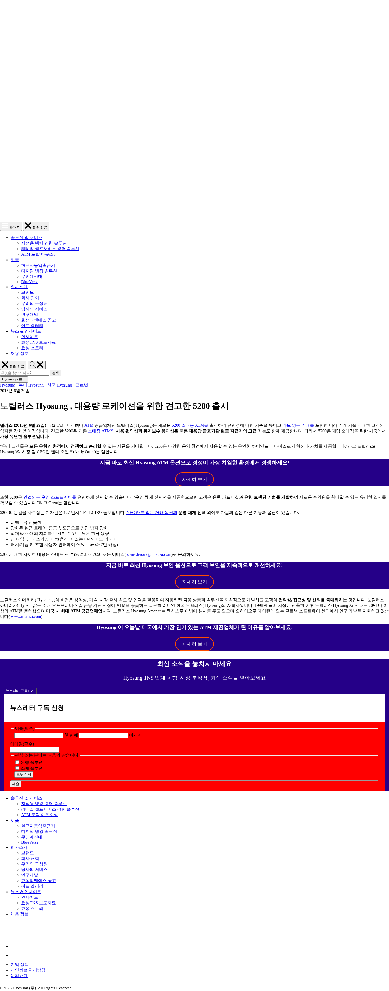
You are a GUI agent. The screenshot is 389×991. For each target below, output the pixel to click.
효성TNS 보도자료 (38, 342)
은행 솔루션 (32, 762)
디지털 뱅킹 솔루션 (39, 271)
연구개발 (29, 314)
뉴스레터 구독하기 (20, 691)
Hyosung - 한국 (42, 385)
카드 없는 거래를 (298, 425)
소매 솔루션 (32, 768)
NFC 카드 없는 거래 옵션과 (151, 512)
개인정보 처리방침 (28, 970)
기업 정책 (20, 964)
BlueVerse (29, 281)
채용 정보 (20, 353)
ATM (88, 425)
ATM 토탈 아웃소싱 (39, 254)
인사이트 (29, 336)
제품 (15, 260)
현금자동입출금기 (38, 265)
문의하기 (19, 975)
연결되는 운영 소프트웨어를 (49, 497)
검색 (56, 373)
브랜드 (27, 292)
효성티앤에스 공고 (38, 320)
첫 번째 (71, 735)
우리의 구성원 (34, 303)
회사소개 (19, 287)
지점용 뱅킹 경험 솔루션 (44, 243)
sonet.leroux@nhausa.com (149, 554)
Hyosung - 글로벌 (72, 385)
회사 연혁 (30, 298)
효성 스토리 (32, 348)
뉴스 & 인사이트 (26, 331)
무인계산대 (31, 276)
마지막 (135, 735)
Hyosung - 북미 (14, 385)
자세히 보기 (194, 479)
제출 (15, 784)
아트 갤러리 (32, 325)
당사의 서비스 (34, 309)
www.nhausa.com (26, 616)
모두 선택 (23, 774)
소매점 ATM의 (101, 431)
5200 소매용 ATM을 (190, 425)
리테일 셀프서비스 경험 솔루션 (50, 248)
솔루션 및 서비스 (26, 237)
